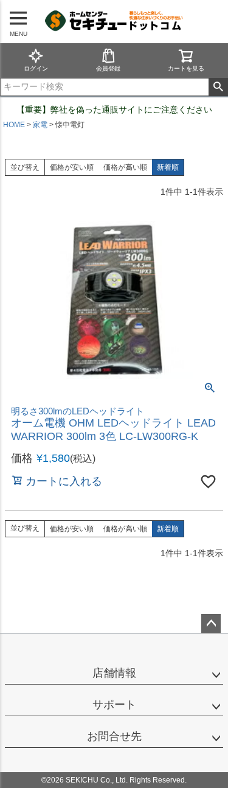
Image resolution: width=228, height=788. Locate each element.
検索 (218, 87)
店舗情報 (114, 673)
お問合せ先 (114, 736)
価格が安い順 (72, 167)
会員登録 (108, 68)
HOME (14, 124)
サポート (114, 705)
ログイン (36, 68)
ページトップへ (211, 623)
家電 (40, 124)
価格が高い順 (125, 167)
